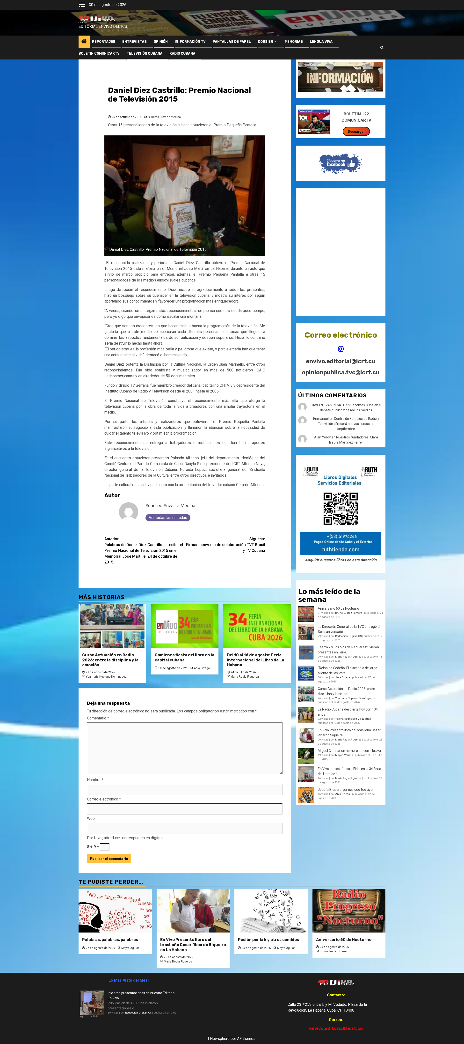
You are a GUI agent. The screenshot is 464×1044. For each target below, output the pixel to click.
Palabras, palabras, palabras (110, 939)
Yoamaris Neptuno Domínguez (106, 676)
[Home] (84, 41)
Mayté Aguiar (130, 948)
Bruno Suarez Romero (348, 613)
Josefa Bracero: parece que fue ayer (346, 790)
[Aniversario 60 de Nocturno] (349, 911)
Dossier (265, 42)
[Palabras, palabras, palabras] (115, 911)
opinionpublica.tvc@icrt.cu (340, 372)
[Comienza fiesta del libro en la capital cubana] (185, 626)
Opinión (161, 42)
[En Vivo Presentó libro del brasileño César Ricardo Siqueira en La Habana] (306, 735)
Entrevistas (134, 42)
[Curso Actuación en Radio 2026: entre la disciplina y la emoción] (112, 626)
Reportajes (103, 42)
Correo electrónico (104, 799)
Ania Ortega (202, 668)
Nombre (95, 779)
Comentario (98, 718)
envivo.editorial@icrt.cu (340, 361)
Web (91, 818)
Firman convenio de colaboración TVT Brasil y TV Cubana (225, 545)
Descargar (356, 131)
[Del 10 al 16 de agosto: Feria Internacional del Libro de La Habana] (257, 626)
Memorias (294, 42)
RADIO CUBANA (182, 54)
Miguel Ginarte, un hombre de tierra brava (349, 751)
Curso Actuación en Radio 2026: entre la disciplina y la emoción (110, 660)
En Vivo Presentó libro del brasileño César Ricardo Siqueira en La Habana (193, 944)
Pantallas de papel (232, 42)
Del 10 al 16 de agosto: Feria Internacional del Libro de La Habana (255, 660)
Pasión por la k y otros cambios (268, 939)
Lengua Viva (321, 42)
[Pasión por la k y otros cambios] (271, 911)
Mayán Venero (344, 755)
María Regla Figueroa (245, 676)
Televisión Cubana (144, 54)
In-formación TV (190, 42)
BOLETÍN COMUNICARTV (99, 54)
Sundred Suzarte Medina (164, 117)
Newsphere (220, 1038)
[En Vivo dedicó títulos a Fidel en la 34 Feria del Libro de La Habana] (306, 774)
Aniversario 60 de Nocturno (338, 608)
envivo (81, 22)
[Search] (382, 47)
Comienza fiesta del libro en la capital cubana (184, 657)
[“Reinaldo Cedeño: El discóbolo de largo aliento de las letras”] (306, 673)
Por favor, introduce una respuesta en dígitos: (125, 838)
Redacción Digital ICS (348, 636)
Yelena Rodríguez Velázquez (353, 718)
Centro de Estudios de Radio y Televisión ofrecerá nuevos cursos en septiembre (348, 424)
